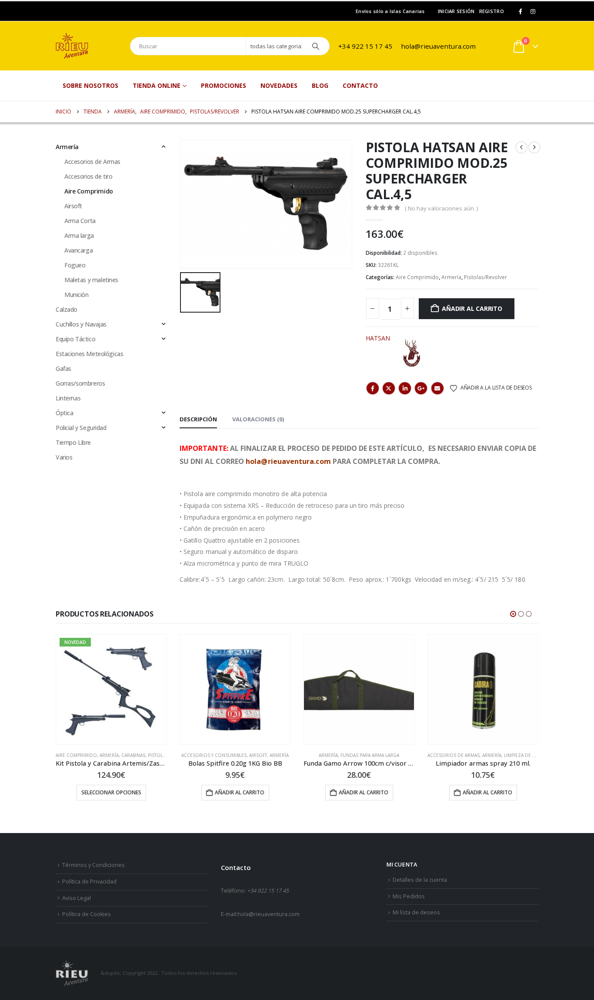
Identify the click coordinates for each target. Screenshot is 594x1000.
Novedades (278, 85)
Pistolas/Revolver (485, 277)
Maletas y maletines (91, 280)
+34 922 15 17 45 (365, 46)
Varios (64, 457)
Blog (320, 85)
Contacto (360, 85)
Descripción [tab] (198, 419)
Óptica (64, 413)
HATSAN (378, 338)
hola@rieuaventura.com (438, 46)
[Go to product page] (235, 689)
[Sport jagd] (412, 353)
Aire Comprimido (417, 277)
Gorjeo (389, 388)
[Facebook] (520, 11)
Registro (491, 11)
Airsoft (73, 206)
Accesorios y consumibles (214, 755)
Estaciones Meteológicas (89, 354)
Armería (451, 277)
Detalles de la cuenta (420, 879)
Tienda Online (156, 85)
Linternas (68, 398)
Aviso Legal (76, 898)
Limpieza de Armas (525, 755)
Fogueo (74, 265)
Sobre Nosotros (90, 85)
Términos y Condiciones (93, 865)
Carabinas (133, 755)
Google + (421, 388)
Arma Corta (80, 221)
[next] (534, 147)
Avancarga (78, 250)
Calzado (66, 309)
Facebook (373, 388)
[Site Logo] (88, 46)
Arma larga (79, 235)
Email (437, 388)
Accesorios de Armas (92, 161)
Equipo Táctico (75, 339)
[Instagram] (532, 11)
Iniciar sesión (456, 11)
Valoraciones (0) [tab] (258, 419)
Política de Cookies (86, 914)
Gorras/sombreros (80, 383)
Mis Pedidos (409, 896)
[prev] (521, 147)
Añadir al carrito (472, 308)
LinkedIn (405, 388)
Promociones (223, 85)
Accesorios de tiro (88, 176)
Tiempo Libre (73, 442)
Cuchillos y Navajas (81, 324)
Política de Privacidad (89, 881)
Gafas (63, 368)
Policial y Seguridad (81, 427)
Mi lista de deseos (416, 912)
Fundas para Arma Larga (369, 755)
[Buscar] (315, 46)
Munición (76, 294)
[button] (513, 614)
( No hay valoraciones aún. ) (441, 208)
